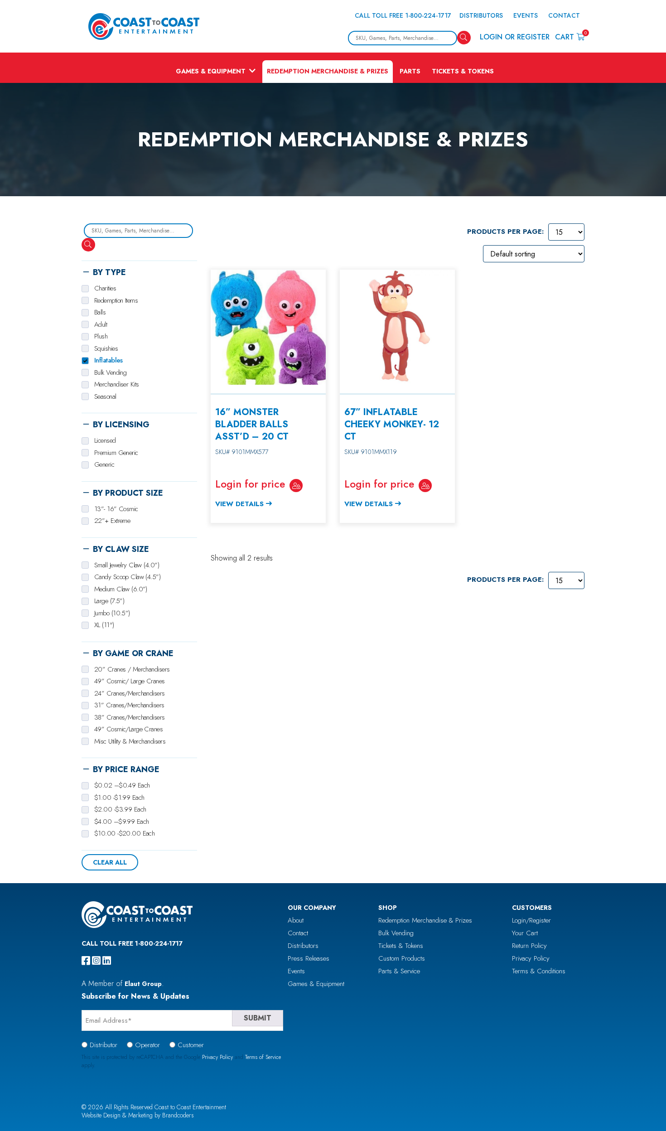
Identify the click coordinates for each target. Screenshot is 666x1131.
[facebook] (86, 960)
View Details (239, 504)
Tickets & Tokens (463, 71)
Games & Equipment (211, 71)
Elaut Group (143, 983)
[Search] (464, 37)
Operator (147, 1045)
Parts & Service (399, 971)
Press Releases (308, 958)
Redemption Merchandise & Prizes (327, 71)
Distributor (103, 1045)
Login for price (250, 484)
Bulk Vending (396, 933)
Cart (569, 36)
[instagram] (96, 960)
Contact (564, 15)
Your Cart (525, 933)
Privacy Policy (531, 958)
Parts (410, 71)
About (296, 920)
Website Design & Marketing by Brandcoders (138, 1115)
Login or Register (515, 37)
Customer (191, 1045)
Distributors (481, 15)
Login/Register (531, 920)
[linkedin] (106, 960)
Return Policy (529, 946)
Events (525, 15)
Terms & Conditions (538, 971)
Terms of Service (263, 1057)
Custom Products (401, 958)
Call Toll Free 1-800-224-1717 (403, 15)
